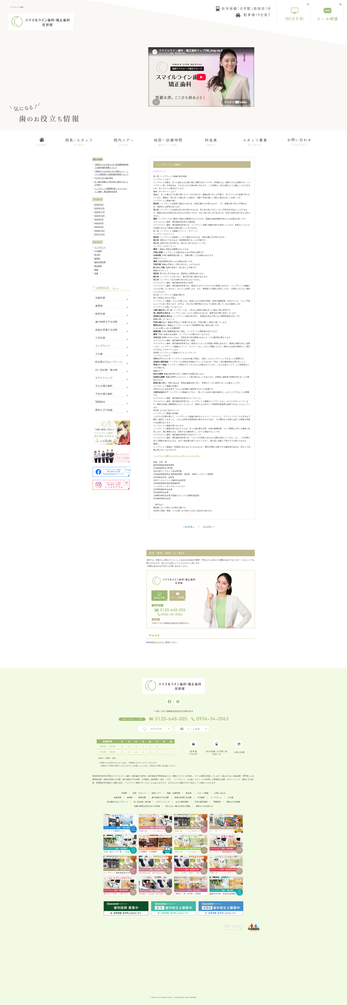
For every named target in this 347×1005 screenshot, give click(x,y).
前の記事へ (189, 526)
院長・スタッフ (139, 793)
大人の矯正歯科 (104, 385)
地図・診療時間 (173, 793)
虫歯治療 (100, 297)
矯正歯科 (98, 265)
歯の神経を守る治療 (106, 321)
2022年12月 (99, 230)
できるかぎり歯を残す (103, 178)
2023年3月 (99, 226)
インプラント (100, 247)
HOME (124, 793)
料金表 (159, 642)
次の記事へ (208, 526)
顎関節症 (100, 401)
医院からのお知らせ (204, 806)
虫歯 (96, 273)
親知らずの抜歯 (104, 409)
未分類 (97, 254)
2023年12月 (99, 208)
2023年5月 (99, 219)
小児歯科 (98, 251)
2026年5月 (99, 204)
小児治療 (100, 337)
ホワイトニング (104, 377)
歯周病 (97, 258)
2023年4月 (99, 223)
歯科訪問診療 (100, 262)
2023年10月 (99, 215)
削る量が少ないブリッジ (108, 361)
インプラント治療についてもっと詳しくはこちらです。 (177, 455)
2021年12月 (99, 234)
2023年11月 (99, 212)
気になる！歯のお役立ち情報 (178, 806)
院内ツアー (156, 793)
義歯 (96, 269)
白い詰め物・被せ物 (106, 369)
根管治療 (100, 313)
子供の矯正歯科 (104, 393)
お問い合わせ (220, 793)
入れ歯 (99, 353)
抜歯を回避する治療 (106, 329)
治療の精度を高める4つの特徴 (147, 806)
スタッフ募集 (203, 793)
